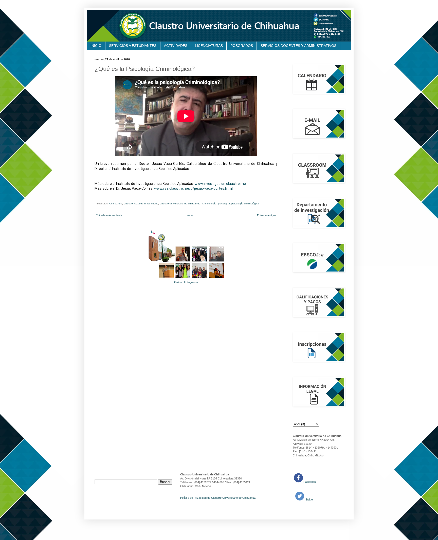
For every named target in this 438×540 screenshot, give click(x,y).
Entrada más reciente (109, 215)
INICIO (95, 46)
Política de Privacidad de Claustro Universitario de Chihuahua (218, 497)
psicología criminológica (245, 203)
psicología (224, 203)
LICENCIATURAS (209, 46)
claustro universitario (146, 203)
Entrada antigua (266, 215)
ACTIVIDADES (175, 46)
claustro (128, 203)
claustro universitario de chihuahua (180, 203)
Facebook (309, 481)
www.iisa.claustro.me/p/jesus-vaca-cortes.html (193, 188)
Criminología (209, 203)
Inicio (190, 215)
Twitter (309, 499)
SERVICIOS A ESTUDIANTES (132, 46)
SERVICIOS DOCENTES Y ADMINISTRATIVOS (298, 46)
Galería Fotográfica (186, 282)
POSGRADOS (241, 46)
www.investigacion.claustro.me (220, 184)
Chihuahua (115, 203)
